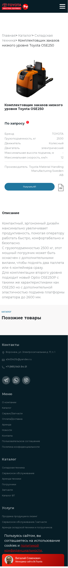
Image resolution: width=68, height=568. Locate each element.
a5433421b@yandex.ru (19, 359)
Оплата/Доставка (12, 419)
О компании (9, 402)
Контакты (7, 435)
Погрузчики (9, 484)
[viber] (26, 380)
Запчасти (7, 489)
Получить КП (29, 186)
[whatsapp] (16, 380)
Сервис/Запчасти (12, 413)
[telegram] (6, 380)
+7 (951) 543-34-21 (16, 366)
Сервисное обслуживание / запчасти (24, 522)
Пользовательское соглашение (21, 441)
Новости (7, 430)
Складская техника (13, 467)
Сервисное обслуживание (18, 473)
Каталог (6, 407)
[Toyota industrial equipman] (15, 6)
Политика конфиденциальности (21, 446)
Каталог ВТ (8, 495)
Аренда (6, 424)
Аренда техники (11, 478)
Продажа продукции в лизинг (19, 516)
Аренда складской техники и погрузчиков (27, 527)
